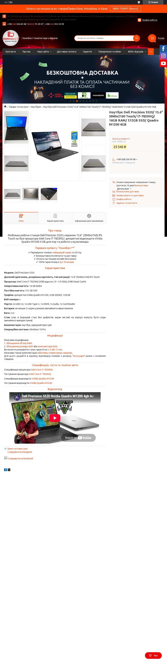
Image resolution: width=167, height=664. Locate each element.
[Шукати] (136, 38)
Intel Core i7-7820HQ (42, 369)
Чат (156, 655)
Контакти (11, 51)
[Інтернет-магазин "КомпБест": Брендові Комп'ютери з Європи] (10, 38)
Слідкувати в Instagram (20, 452)
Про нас (27, 51)
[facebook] (5, 470)
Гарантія (87, 51)
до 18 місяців (67, 262)
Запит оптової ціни (17, 448)
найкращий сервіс (62, 252)
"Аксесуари (78, 356)
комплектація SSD (47, 346)
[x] (9, 470)
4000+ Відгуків (135, 51)
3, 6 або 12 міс (54, 349)
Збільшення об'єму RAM (19, 343)
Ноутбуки (36, 107)
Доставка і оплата (66, 51)
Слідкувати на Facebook (20, 458)
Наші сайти (43, 51)
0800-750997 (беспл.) (125, 8)
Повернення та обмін (110, 51)
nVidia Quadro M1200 (43, 378)
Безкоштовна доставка (127, 191)
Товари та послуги (18, 107)
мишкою (67, 353)
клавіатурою (55, 353)
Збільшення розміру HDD (19, 346)
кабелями (42, 353)
